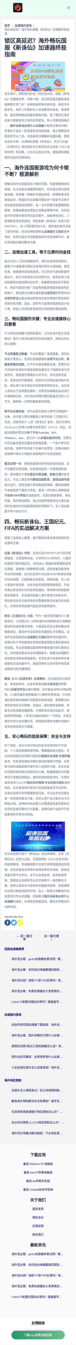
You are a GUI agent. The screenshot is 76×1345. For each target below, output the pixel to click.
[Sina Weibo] (20, 922)
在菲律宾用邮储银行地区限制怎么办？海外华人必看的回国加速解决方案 (38, 1111)
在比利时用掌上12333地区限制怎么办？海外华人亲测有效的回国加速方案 (38, 1122)
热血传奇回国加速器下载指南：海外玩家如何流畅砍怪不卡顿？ (38, 1024)
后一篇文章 (51, 938)
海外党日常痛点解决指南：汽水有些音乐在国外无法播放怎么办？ (38, 1133)
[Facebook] (7, 922)
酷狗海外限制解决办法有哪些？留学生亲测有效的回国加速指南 (38, 1101)
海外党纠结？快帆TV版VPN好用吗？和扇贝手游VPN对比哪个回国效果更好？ (38, 980)
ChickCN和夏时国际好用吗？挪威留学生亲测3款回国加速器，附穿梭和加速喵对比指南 (38, 1001)
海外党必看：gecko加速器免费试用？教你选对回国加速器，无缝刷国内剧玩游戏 (38, 959)
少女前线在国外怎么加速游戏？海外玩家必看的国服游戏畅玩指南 (38, 1067)
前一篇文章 (24, 938)
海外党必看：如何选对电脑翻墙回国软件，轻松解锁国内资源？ (38, 969)
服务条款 (38, 1208)
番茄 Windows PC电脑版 (38, 1163)
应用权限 (38, 1226)
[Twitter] (14, 922)
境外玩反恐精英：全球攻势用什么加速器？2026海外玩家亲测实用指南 (38, 1056)
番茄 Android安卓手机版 (38, 1189)
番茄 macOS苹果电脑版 (38, 1172)
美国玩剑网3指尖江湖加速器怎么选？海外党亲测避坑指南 (38, 1046)
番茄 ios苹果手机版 (38, 1181)
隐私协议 (38, 1217)
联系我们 (38, 1234)
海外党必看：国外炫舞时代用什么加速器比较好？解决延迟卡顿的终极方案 (38, 1035)
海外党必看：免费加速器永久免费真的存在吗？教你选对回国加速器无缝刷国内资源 (38, 991)
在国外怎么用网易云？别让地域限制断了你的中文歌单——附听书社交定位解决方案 (38, 1090)
